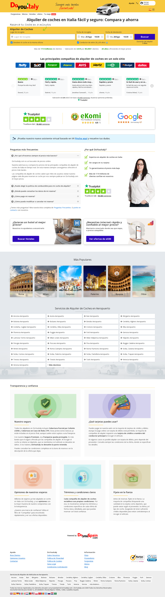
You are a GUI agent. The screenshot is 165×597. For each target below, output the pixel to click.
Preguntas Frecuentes (62, 207)
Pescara (68, 581)
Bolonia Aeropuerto (21, 321)
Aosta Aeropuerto (57, 316)
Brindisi (60, 577)
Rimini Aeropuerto (20, 349)
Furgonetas (15, 14)
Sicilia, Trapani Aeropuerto (133, 354)
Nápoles (52, 581)
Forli (141, 577)
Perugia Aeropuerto (21, 343)
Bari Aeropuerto (92, 316)
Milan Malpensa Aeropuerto (97, 338)
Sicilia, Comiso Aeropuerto (23, 354)
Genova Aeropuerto (130, 332)
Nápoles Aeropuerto (131, 338)
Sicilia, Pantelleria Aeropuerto (97, 354)
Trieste (62, 584)
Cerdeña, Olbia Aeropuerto (60, 327)
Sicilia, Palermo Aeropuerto (60, 354)
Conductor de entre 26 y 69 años (92, 42)
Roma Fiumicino (120, 581)
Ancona (13, 577)
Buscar (145, 36)
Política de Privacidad (55, 558)
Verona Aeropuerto (20, 365)
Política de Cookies (54, 561)
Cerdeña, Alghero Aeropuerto (134, 321)
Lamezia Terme (16, 581)
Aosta (21, 577)
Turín (69, 584)
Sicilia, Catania (133, 581)
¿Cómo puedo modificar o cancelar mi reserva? (34, 201)
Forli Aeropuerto (92, 332)
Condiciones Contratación (57, 567)
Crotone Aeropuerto (94, 327)
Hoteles (32, 14)
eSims (39, 14)
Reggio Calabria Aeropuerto (133, 343)
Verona (84, 584)
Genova (148, 577)
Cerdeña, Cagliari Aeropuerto (24, 327)
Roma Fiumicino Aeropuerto (97, 349)
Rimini (96, 581)
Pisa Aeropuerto (92, 343)
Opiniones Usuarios (17, 558)
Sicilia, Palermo (16, 584)
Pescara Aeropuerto (58, 343)
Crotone (112, 577)
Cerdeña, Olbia (101, 577)
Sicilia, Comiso (146, 581)
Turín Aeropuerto (93, 359)
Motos (25, 14)
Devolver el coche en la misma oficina (28, 42)
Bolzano (52, 577)
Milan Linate (29, 581)
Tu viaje (47, 14)
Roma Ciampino (106, 581)
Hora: (95, 32)
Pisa (75, 581)
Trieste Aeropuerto (57, 359)
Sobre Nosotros (53, 555)
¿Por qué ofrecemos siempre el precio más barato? (35, 156)
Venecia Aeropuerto (130, 359)
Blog (86, 567)
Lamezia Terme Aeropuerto (24, 338)
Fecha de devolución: (113, 32)
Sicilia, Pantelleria (30, 584)
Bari (27, 577)
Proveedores (89, 558)
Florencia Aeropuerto (21, 332)
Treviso (54, 584)
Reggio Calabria (85, 581)
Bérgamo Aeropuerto (131, 316)
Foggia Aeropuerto (57, 332)
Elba (119, 577)
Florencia (126, 577)
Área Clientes (15, 555)
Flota (86, 555)
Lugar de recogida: (17, 32)
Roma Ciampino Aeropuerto (61, 349)
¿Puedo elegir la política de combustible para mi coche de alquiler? (42, 186)
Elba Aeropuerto (129, 327)
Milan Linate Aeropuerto (59, 338)
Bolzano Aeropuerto (58, 321)
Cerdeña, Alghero (72, 577)
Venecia (76, 584)
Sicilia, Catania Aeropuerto (133, 349)
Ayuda (131, 3)
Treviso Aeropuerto (21, 359)
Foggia (135, 577)
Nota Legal (51, 564)
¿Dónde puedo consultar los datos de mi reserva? (35, 191)
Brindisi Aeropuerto (93, 321)
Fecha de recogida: (83, 32)
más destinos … (95, 584)
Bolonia (44, 577)
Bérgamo (35, 577)
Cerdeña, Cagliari (87, 577)
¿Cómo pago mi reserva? (24, 196)
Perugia (60, 581)
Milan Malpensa (41, 581)
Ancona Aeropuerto (21, 316)
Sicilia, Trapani (44, 584)
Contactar (14, 561)
